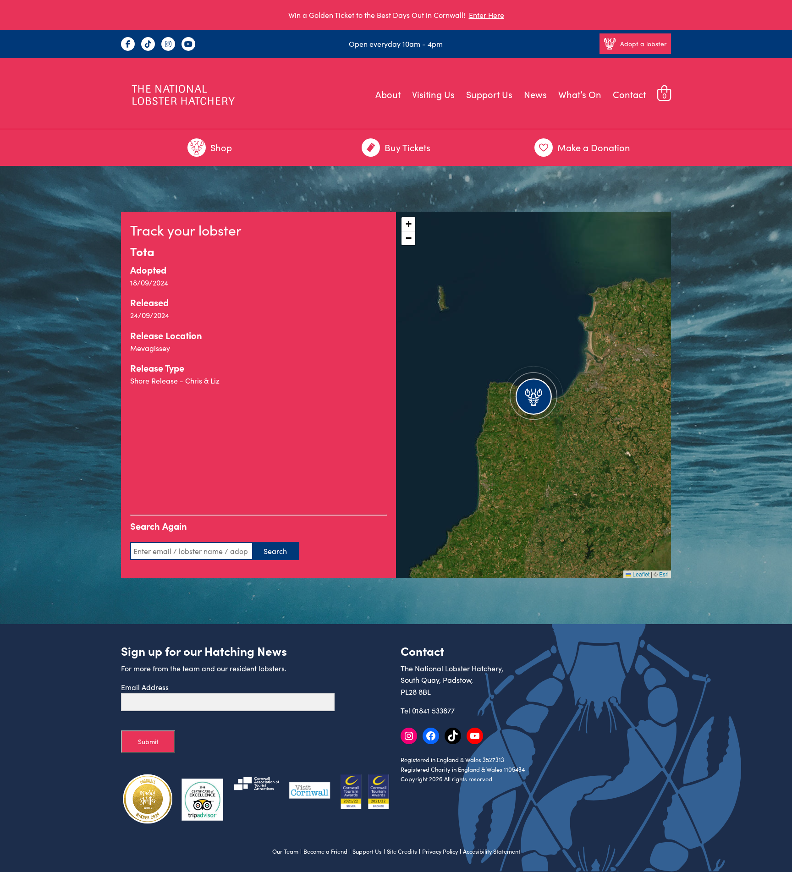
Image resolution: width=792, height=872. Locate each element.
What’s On (579, 94)
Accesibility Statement (491, 851)
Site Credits (402, 851)
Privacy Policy (440, 851)
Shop (221, 147)
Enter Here (486, 15)
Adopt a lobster (643, 43)
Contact (629, 94)
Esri (664, 574)
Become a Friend (325, 851)
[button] (533, 395)
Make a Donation (593, 147)
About (388, 94)
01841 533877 (433, 710)
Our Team (285, 851)
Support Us (489, 94)
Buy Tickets (407, 147)
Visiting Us (433, 94)
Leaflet (640, 574)
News (535, 94)
